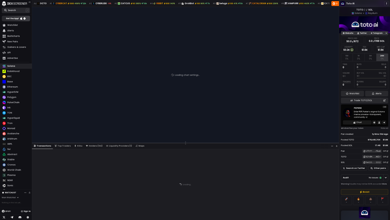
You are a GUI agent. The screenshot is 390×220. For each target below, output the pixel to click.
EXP (384, 151)
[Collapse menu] (29, 2)
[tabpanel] (364, 75)
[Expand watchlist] (29, 193)
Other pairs (380, 168)
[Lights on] (28, 217)
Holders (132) (96, 145)
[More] (386, 3)
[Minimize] (332, 146)
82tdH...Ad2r (373, 157)
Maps (141, 145)
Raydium (373, 13)
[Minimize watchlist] (25, 193)
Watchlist (10, 192)
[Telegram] (12, 217)
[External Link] (384, 100)
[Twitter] (4, 217)
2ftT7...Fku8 (373, 151)
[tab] (347, 57)
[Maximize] (336, 146)
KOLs (79, 145)
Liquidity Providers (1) (120, 145)
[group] (364, 192)
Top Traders (64, 145)
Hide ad (384, 128)
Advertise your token (353, 128)
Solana (358, 13)
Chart (359, 122)
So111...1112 (373, 162)
